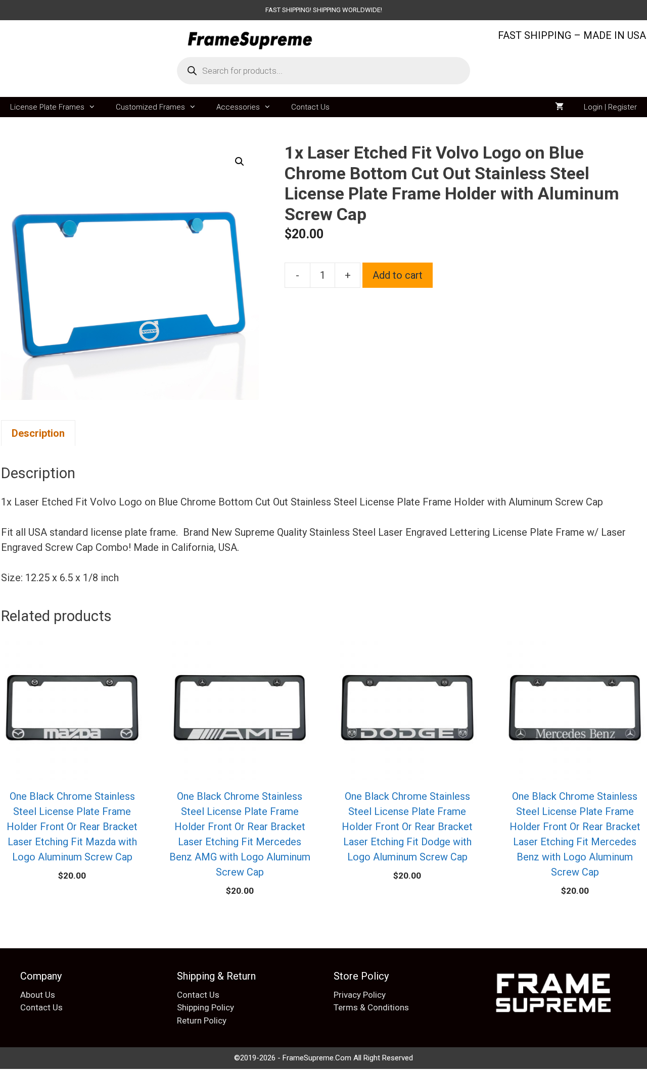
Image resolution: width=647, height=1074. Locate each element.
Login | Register (610, 107)
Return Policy (201, 1020)
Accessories (238, 107)
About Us (37, 995)
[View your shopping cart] (559, 107)
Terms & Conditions (371, 1007)
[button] (239, 161)
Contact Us (310, 107)
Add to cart (398, 275)
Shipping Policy (205, 1007)
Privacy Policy (360, 995)
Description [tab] (38, 433)
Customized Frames (150, 107)
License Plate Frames (47, 107)
